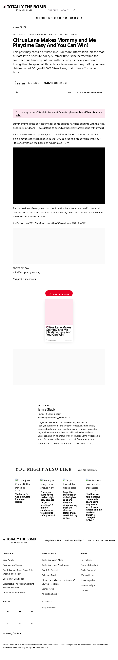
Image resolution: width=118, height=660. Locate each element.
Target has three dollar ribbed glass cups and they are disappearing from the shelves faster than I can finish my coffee (70, 505)
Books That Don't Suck (13, 578)
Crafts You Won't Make (52, 560)
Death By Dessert (50, 570)
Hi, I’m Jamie (87, 560)
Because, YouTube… (12, 565)
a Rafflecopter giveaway (26, 272)
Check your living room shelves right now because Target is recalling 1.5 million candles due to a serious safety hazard (47, 504)
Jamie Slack (46, 409)
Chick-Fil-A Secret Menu (14, 592)
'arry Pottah (8, 560)
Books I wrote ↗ (88, 570)
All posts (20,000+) (50, 594)
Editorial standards (90, 565)
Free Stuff (19, 34)
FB (20, 623)
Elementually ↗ (88, 585)
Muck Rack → (45, 444)
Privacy (61, 656)
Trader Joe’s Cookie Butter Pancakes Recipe (22, 498)
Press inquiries (88, 580)
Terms (71, 656)
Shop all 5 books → (50, 607)
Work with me (87, 575)
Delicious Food (49, 575)
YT (8, 623)
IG (8, 611)
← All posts (19, 27)
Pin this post (59, 294)
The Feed (53, 10)
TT (20, 611)
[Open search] (74, 10)
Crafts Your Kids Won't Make (55, 565)
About (65, 10)
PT (32, 611)
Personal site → (85, 444)
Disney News (48, 588)
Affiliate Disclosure (87, 656)
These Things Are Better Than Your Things (53, 34)
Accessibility (108, 656)
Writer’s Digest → (64, 444)
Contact (84, 590)
